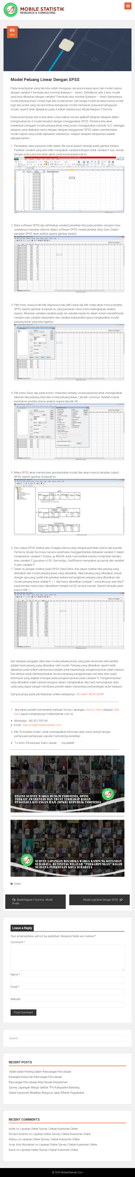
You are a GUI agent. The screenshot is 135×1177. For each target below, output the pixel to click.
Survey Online (94, 709)
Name (15, 974)
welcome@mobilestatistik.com (42, 725)
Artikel (17, 883)
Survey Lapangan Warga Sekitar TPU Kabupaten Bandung (44, 1087)
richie (12, 1128)
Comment (18, 942)
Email (15, 986)
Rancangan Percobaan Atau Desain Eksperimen (38, 1082)
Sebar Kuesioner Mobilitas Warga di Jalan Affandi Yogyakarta (46, 1092)
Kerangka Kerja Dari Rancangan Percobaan (35, 1077)
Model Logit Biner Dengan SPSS (100, 899)
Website (16, 999)
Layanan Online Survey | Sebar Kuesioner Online (49, 1128)
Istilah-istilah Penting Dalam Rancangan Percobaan (40, 1071)
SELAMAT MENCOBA (89, 694)
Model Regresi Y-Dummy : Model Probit (32, 901)
